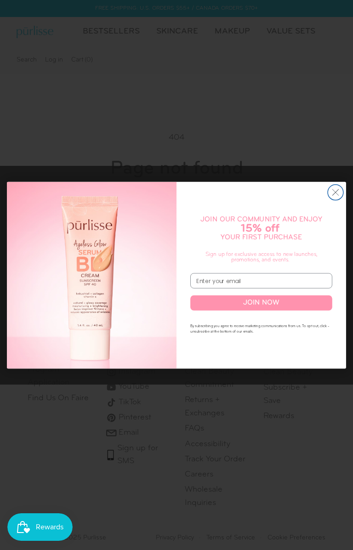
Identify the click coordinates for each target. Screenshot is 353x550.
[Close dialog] (335, 192)
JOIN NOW (261, 302)
